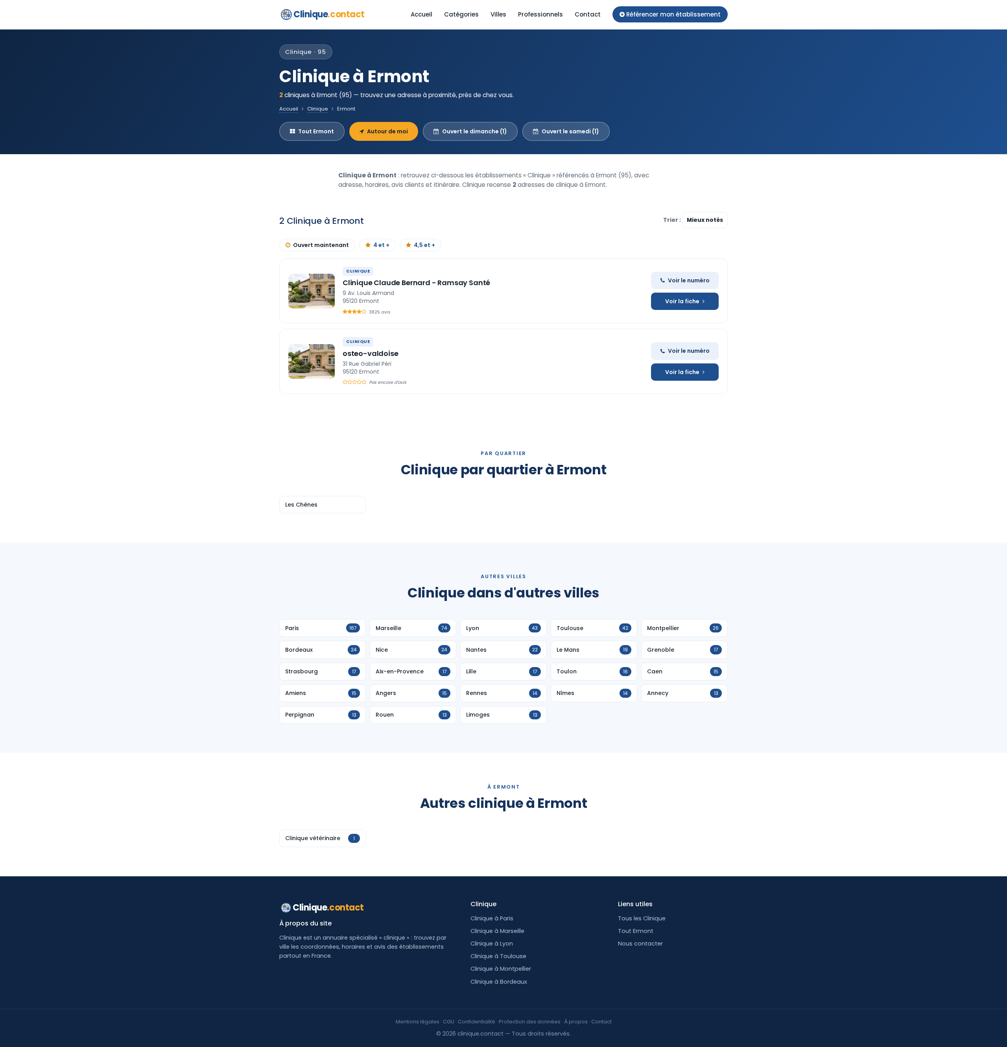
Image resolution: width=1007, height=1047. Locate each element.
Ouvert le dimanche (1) (474, 131)
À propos (576, 1021)
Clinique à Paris (491, 918)
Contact (588, 14)
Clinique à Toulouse (498, 956)
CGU (448, 1021)
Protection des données (530, 1021)
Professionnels (540, 14)
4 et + (381, 245)
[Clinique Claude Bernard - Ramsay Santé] (311, 291)
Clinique (329, 14)
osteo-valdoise (370, 353)
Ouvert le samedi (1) (570, 131)
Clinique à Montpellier (500, 969)
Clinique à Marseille (497, 931)
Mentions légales (417, 1021)
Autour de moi (387, 131)
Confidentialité (476, 1021)
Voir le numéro (689, 280)
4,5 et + (424, 245)
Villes (498, 14)
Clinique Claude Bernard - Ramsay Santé (416, 283)
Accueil (421, 14)
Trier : (672, 220)
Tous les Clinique (642, 918)
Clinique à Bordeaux (498, 982)
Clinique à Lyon (491, 943)
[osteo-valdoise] (311, 361)
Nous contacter (640, 943)
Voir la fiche (682, 301)
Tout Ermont (316, 131)
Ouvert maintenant (321, 245)
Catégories (461, 14)
